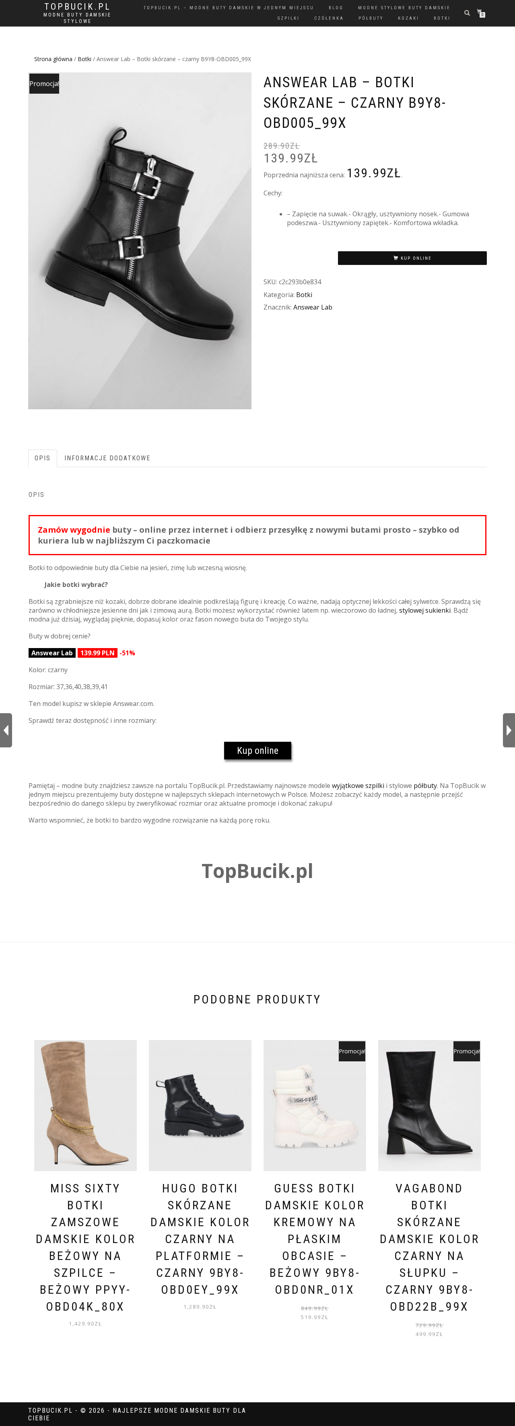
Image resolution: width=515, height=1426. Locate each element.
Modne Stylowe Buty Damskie (404, 7)
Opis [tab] (43, 458)
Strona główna (53, 59)
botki (442, 18)
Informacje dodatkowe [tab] (107, 458)
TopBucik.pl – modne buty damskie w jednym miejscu (229, 7)
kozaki (408, 18)
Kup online (416, 258)
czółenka (329, 18)
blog (336, 7)
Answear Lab (312, 307)
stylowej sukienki (425, 610)
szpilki (289, 18)
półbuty (370, 18)
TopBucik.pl (77, 7)
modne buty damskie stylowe (77, 18)
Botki (84, 59)
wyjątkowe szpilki (358, 785)
